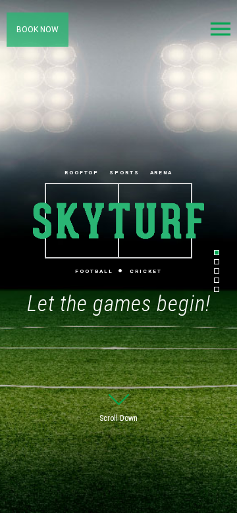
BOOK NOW (37, 29)
